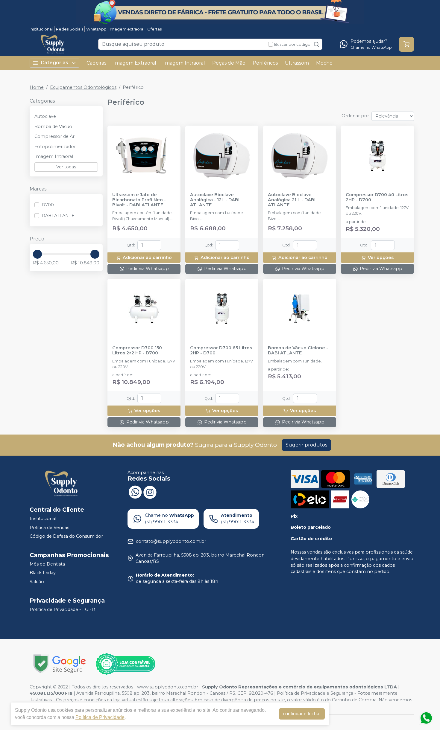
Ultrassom (297, 63)
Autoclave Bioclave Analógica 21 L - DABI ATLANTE (291, 200)
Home (37, 87)
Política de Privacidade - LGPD (62, 609)
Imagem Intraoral (184, 63)
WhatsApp (96, 29)
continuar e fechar (302, 713)
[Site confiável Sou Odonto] (125, 664)
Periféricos (265, 63)
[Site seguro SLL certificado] (59, 664)
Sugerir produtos (306, 445)
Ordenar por (355, 115)
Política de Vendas (49, 527)
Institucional (41, 29)
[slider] (37, 254)
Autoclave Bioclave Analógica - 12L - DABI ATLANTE (214, 200)
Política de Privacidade (100, 717)
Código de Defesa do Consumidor (66, 536)
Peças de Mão (228, 63)
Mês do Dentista (47, 564)
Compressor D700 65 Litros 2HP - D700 (221, 350)
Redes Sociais (69, 29)
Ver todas (66, 167)
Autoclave (45, 116)
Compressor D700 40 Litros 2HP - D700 (377, 197)
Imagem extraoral (127, 29)
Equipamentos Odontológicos (83, 87)
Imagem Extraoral (134, 63)
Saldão (37, 581)
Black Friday (43, 573)
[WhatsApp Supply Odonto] (135, 491)
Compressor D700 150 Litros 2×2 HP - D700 (137, 350)
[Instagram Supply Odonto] (149, 491)
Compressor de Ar (54, 136)
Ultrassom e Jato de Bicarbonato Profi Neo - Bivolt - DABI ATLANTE (139, 200)
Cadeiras (96, 63)
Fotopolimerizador (55, 146)
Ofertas (154, 29)
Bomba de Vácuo (53, 126)
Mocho (324, 63)
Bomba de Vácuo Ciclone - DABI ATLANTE (298, 350)
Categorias (54, 62)
